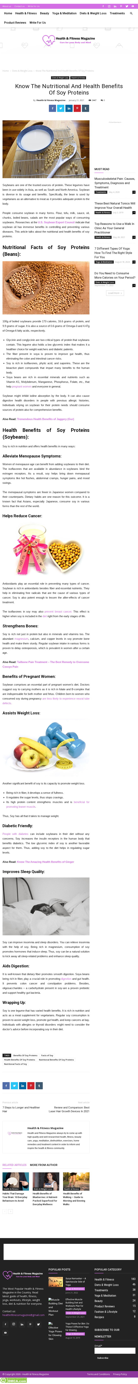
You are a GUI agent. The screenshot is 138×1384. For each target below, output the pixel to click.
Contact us (19, 6)
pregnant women (21, 386)
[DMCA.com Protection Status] (13, 1382)
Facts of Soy (47, 1055)
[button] (131, 13)
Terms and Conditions (98, 1374)
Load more (113, 293)
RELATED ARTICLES (14, 1165)
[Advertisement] (69, 61)
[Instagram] (109, 6)
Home (8, 13)
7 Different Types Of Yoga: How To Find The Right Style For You (113, 253)
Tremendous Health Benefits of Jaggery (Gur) (45, 419)
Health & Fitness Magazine (50, 100)
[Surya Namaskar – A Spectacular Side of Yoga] (56, 1282)
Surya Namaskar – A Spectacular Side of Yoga (76, 1281)
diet (45, 616)
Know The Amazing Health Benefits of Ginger (45, 861)
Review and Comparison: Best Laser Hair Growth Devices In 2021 (69, 1109)
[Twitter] (127, 6)
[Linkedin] (115, 6)
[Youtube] (132, 6)
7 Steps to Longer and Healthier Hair (21, 1109)
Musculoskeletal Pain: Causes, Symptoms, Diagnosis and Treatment (115, 183)
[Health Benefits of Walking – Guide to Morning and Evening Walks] (76, 1181)
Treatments (117, 13)
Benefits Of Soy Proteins (25, 1055)
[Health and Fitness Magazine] (69, 41)
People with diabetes (15, 833)
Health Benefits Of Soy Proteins (19, 1059)
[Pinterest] (121, 6)
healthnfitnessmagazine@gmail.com (24, 1315)
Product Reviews (15, 22)
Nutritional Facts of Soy (15, 1064)
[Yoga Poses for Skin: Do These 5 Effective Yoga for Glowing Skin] (56, 1331)
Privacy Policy (120, 1374)
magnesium (21, 638)
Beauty (44, 13)
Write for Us (33, 6)
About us (7, 6)
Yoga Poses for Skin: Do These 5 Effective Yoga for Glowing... (77, 1326)
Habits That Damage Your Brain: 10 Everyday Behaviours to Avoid (15, 1197)
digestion (66, 978)
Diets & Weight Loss (93, 13)
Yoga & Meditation (64, 13)
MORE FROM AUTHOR (44, 1165)
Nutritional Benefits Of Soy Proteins (56, 1059)
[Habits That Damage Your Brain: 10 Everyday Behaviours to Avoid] (16, 1181)
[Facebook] (103, 6)
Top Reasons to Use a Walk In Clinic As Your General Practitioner (114, 228)
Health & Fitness (26, 13)
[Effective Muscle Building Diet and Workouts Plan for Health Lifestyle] (56, 1307)
